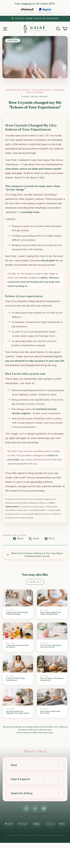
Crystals (25, 96)
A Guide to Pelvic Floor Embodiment (15, 679)
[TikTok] (35, 808)
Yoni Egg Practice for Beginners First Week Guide (17, 712)
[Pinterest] (43, 808)
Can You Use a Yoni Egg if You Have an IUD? (50, 646)
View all (35, 581)
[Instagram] (26, 808)
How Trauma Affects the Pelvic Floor (50, 712)
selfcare (34, 96)
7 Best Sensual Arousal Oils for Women (17, 646)
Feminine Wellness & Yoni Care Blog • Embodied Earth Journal (35, 91)
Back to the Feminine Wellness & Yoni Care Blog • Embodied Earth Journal (37, 555)
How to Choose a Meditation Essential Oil (52, 679)
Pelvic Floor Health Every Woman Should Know (50, 613)
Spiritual (43, 96)
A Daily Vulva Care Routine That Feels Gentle (17, 613)
